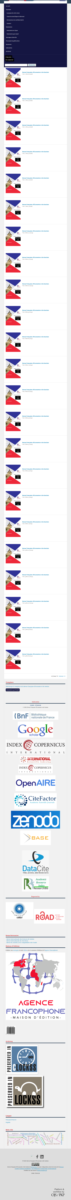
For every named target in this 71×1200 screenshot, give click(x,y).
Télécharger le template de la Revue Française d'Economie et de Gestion (27, 686)
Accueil (8, 6)
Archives (8, 51)
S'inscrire (8, 57)
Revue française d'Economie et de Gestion (35, 389)
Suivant (61, 676)
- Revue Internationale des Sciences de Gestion (20, 939)
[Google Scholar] (35, 737)
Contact (9, 23)
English (8, 1122)
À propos (8, 9)
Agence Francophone (51, 950)
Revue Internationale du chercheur (17, 941)
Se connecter (9, 60)
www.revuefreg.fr (42, 1170)
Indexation (9, 48)
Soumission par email (13, 34)
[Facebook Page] (37, 1158)
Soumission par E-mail (12, 690)
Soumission (9, 27)
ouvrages (16, 950)
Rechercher (32, 65)
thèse (25, 950)
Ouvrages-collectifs (11, 37)
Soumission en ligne (12, 30)
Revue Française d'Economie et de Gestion (35, 72)
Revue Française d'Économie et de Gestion (35, 204)
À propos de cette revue (13, 13)
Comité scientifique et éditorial (15, 16)
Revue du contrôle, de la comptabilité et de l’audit (22, 942)
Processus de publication (13, 41)
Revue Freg (34, 1167)
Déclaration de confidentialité (15, 20)
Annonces (8, 44)
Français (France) (11, 1120)
